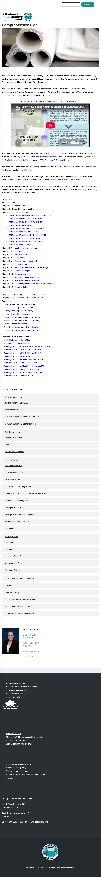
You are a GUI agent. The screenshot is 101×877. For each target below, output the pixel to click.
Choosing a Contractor (14, 438)
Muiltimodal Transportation (26, 248)
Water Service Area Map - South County (21, 330)
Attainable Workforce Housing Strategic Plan (24, 737)
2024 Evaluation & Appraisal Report (55, 160)
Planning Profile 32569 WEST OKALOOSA (21, 369)
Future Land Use (22, 212)
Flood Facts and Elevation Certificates (20, 599)
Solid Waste (20, 258)
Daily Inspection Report (14, 563)
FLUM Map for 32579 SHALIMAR (20, 245)
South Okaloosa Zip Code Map (17, 343)
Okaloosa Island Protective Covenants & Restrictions (26, 493)
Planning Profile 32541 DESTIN (17, 356)
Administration (18, 206)
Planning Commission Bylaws (17, 521)
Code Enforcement (12, 432)
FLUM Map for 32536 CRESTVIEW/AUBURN (24, 219)
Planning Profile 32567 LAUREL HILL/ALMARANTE (25, 366)
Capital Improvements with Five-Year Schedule (35, 284)
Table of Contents (10, 202)
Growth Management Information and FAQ (22, 417)
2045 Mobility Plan (12, 479)
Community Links (13, 697)
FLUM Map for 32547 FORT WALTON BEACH (25, 228)
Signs (7, 445)
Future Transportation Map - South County (22, 320)
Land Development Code (15, 473)
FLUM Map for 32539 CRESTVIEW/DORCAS (24, 222)
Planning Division (12, 460)
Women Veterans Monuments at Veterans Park (25, 775)
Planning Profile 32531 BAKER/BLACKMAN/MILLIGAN (27, 346)
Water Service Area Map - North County (21, 327)
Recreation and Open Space (27, 277)
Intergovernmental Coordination (28, 280)
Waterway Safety (12, 592)
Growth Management (13, 397)
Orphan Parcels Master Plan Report (19, 613)
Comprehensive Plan (13, 466)
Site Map (9, 778)
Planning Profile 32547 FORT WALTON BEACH (23, 359)
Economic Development (16, 694)
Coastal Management (24, 271)
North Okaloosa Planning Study (17, 606)
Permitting (9, 542)
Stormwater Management (26, 261)
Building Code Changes (15, 740)
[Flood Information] (10, 700)
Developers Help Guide (14, 507)
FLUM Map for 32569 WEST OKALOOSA (23, 238)
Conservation (20, 274)
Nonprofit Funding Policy (16, 768)
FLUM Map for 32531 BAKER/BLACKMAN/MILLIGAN (28, 215)
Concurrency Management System (28, 298)
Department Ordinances (15, 410)
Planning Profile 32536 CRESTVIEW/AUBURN (23, 350)
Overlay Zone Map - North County (18, 307)
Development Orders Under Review (19, 514)
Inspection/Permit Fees (14, 556)
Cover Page (7, 199)
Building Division (11, 537)
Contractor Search (12, 570)
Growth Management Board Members (20, 424)
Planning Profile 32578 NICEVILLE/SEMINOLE (23, 372)
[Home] (18, 15)
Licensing (8, 549)
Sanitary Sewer (21, 254)
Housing (18, 251)
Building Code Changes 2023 (16, 403)
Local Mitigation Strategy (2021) (19, 744)
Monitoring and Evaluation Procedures (29, 294)
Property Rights (21, 287)
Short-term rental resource (17, 771)
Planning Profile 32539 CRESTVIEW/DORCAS (23, 353)
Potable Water (21, 264)
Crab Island (9, 528)
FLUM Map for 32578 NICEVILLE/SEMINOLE (25, 241)
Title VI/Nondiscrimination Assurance (21, 687)
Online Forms (10, 585)
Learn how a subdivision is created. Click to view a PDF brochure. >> (50, 102)
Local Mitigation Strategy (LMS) (18, 486)
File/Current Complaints (14, 452)
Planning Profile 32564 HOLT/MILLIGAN (20, 363)
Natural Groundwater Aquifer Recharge (31, 267)
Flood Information (13, 734)
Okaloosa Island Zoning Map (16, 500)
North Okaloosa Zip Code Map (17, 340)
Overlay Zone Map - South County (18, 311)
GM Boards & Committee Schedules (19, 578)
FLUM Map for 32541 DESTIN (18, 225)
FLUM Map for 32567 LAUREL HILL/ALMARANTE (27, 235)
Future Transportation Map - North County (22, 317)
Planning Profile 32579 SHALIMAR (18, 376)
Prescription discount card (16, 690)
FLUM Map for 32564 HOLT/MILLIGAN (22, 232)
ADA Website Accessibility (16, 683)
